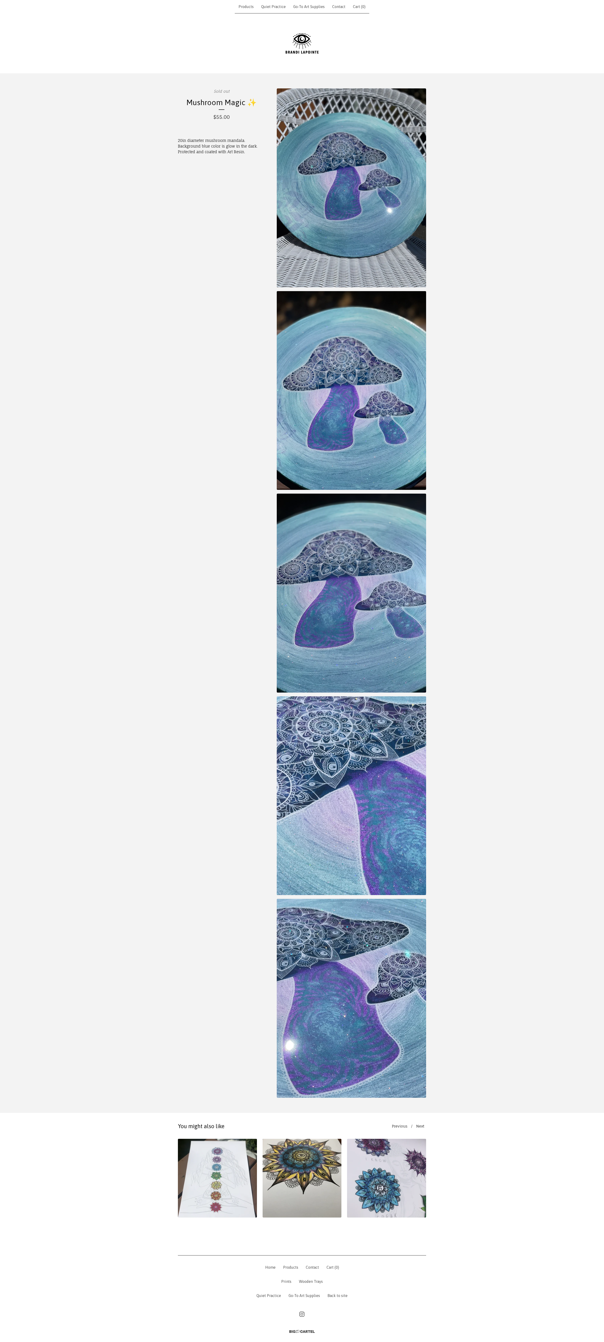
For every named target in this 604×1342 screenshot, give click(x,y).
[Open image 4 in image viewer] (351, 795)
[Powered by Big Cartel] (302, 1331)
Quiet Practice (273, 6)
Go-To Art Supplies (309, 6)
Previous (399, 1126)
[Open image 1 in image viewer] (351, 187)
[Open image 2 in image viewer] (351, 390)
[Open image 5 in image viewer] (351, 998)
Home (270, 1267)
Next (420, 1126)
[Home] (302, 43)
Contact (338, 6)
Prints (286, 1281)
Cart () (359, 6)
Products (246, 6)
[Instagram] (302, 1314)
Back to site (337, 1295)
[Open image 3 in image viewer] (351, 593)
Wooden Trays (311, 1281)
